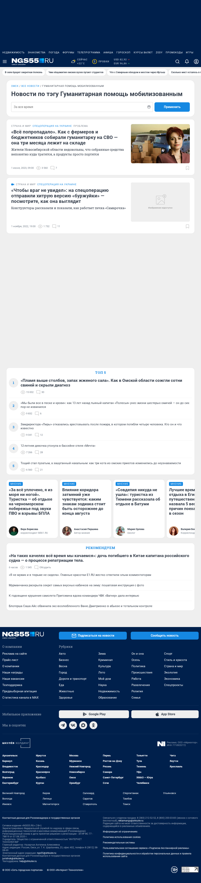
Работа (136, 679)
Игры (189, 52)
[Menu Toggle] (4, 61)
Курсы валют (143, 52)
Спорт (168, 653)
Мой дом (104, 679)
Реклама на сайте (14, 653)
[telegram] (63, 725)
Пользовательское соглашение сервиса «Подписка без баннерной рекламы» (146, 848)
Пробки (101, 61)
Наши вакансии (13, 679)
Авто (62, 653)
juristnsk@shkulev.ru (13, 858)
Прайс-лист (10, 660)
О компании (10, 666)
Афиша (108, 52)
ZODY (159, 52)
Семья (136, 697)
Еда (61, 685)
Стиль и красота (175, 660)
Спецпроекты (173, 685)
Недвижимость (13, 52)
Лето (101, 672)
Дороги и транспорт (73, 679)
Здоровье (65, 697)
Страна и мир (173, 666)
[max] (83, 725)
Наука (102, 685)
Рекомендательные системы (119, 842)
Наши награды (12, 672)
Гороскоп (123, 52)
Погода (54, 52)
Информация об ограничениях (120, 831)
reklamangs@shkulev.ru (130, 820)
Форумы (68, 52)
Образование (107, 697)
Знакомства (37, 52)
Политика (138, 666)
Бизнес (64, 660)
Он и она (138, 653)
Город (63, 672)
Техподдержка (12, 685)
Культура (104, 666)
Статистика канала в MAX (20, 697)
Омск (15, 86)
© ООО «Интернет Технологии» (65, 869)
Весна (63, 666)
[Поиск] (177, 61)
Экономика (172, 679)
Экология (170, 672)
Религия (137, 691)
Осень (136, 660)
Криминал (105, 660)
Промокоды (174, 52)
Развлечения (141, 685)
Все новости (30, 86)
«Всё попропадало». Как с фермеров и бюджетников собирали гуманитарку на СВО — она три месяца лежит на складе (64, 137)
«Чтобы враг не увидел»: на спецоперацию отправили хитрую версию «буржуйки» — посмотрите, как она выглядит (60, 196)
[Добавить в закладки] (187, 168)
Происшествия (142, 672)
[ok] (93, 725)
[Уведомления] (187, 61)
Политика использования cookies (122, 837)
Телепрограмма (88, 52)
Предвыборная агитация (19, 691)
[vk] (73, 725)
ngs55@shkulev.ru (46, 853)
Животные (66, 691)
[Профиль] (196, 61)
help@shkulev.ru (28, 861)
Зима (102, 653)
